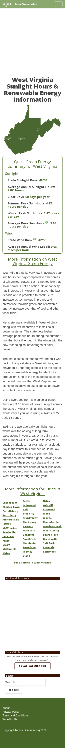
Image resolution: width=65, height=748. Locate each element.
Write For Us (9, 719)
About (6, 708)
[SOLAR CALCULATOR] (32, 678)
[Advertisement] (32, 44)
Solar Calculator (32, 665)
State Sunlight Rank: (23, 180)
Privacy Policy (10, 711)
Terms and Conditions (15, 715)
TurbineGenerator (24, 4)
